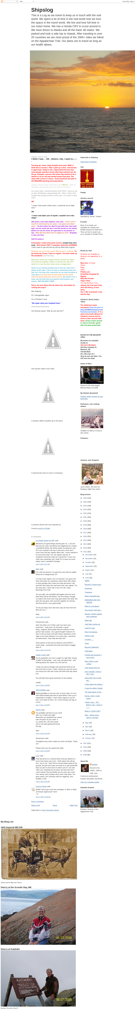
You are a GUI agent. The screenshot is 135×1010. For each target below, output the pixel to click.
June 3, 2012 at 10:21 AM (43, 650)
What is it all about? (92, 606)
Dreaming (88, 588)
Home (55, 805)
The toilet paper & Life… (94, 692)
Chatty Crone (41, 655)
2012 (85, 552)
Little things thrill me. (92, 668)
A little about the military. (94, 684)
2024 (85, 506)
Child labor (89, 651)
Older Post (74, 805)
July (87, 574)
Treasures (88, 592)
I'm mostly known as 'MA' (45, 541)
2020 (85, 521)
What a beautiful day (92, 596)
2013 (85, 548)
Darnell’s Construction (93, 585)
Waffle (87, 581)
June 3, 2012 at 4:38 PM (43, 705)
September (89, 566)
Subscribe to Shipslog (88, 162)
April (87, 727)
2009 (85, 751)
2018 (85, 529)
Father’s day (89, 636)
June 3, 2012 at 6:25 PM (43, 733)
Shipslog (42, 10)
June (87, 578)
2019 (85, 525)
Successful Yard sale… (93, 610)
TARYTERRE (41, 690)
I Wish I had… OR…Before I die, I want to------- (94, 704)
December (89, 555)
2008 (85, 755)
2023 (85, 509)
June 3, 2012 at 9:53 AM (43, 617)
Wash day (88, 620)
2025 (85, 502)
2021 (85, 517)
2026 (85, 498)
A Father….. (89, 640)
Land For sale (90, 628)
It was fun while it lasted (93, 688)
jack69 (94, 764)
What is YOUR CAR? (92, 711)
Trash (87, 643)
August (88, 570)
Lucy (37, 756)
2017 (85, 533)
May (87, 723)
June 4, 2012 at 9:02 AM (43, 781)
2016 (85, 536)
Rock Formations (91, 632)
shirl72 (38, 710)
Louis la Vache (41, 786)
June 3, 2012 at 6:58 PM (43, 751)
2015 (85, 540)
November (89, 558)
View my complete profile (89, 782)
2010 (85, 747)
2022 (85, 513)
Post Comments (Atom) (50, 810)
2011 (85, 743)
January (88, 738)
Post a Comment (37, 802)
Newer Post (35, 805)
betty (37, 569)
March (87, 730)
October (88, 562)
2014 (85, 544)
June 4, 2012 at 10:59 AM (43, 797)
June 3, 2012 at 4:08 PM (43, 685)
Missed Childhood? (92, 647)
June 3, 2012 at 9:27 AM (43, 564)
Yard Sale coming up (92, 624)
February (88, 734)
